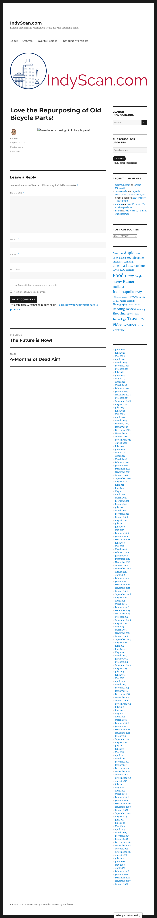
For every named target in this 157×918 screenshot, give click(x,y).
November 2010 (122, 771)
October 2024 (121, 369)
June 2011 (119, 749)
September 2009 (123, 813)
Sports (130, 313)
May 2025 (120, 356)
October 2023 (121, 398)
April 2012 (120, 716)
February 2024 (122, 388)
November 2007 (123, 881)
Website (15, 269)
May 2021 (119, 491)
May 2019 (119, 530)
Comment (17, 193)
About (14, 40)
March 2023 (121, 420)
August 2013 (121, 668)
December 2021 (122, 469)
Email (14, 254)
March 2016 (121, 604)
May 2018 (119, 546)
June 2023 (120, 411)
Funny (129, 276)
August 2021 (121, 481)
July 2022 (119, 446)
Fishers (130, 269)
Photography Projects (74, 40)
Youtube (119, 330)
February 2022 (122, 462)
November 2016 (122, 588)
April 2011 (120, 755)
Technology (119, 319)
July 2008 (119, 858)
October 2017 (121, 565)
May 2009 (120, 826)
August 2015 (121, 623)
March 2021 (121, 497)
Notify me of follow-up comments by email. (35, 285)
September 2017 (123, 568)
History (117, 281)
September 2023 (123, 401)
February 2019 (122, 533)
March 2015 (121, 630)
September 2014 (123, 639)
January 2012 (121, 726)
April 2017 (120, 575)
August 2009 (121, 816)
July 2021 (119, 485)
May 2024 (120, 378)
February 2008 (122, 871)
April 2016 (120, 601)
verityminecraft (122, 185)
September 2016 (123, 594)
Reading (119, 309)
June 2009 (120, 823)
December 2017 (122, 559)
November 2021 (122, 472)
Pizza (131, 304)
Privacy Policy (33, 904)
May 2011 (119, 752)
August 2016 (121, 597)
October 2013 (121, 662)
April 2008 (120, 868)
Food (118, 275)
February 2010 (122, 797)
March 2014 (121, 655)
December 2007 (122, 877)
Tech (137, 314)
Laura (118, 210)
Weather (130, 325)
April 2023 (120, 417)
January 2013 (121, 691)
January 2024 (121, 391)
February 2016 (122, 607)
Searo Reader (121, 191)
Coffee (130, 266)
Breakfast (118, 262)
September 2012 (123, 704)
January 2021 (121, 504)
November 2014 (122, 633)
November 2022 (123, 433)
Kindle (124, 298)
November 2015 (122, 613)
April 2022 (120, 456)
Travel (133, 318)
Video (117, 325)
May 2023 (119, 414)
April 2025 (120, 359)
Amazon (118, 253)
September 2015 (123, 620)
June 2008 (120, 861)
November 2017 (122, 562)
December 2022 (122, 430)
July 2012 (119, 707)
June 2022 (120, 449)
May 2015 (119, 626)
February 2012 (122, 723)
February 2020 (122, 514)
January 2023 (121, 427)
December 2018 (122, 539)
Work (140, 325)
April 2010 (120, 791)
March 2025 (121, 362)
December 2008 (122, 842)
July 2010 (119, 784)
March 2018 (121, 549)
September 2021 (123, 478)
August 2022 (121, 443)
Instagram (15, 151)
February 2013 (122, 687)
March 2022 (121, 459)
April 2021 (120, 494)
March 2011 (120, 758)
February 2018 (122, 552)
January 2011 (121, 765)
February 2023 (122, 423)
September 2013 (123, 665)
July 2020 (119, 507)
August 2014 (121, 642)
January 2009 (121, 839)
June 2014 (120, 649)
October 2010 (121, 774)
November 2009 (123, 807)
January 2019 (121, 536)
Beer (115, 258)
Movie (142, 297)
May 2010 (119, 787)
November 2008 (123, 845)
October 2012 (121, 700)
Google (138, 276)
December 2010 (122, 768)
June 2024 (120, 375)
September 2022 (123, 440)
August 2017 (121, 572)
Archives (27, 40)
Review (131, 309)
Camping (129, 261)
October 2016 (121, 591)
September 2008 (123, 852)
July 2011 (119, 745)
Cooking (140, 266)
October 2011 (121, 736)
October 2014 (121, 636)
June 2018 (120, 543)
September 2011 (122, 739)
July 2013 (119, 671)
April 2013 (120, 681)
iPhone (117, 297)
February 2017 (122, 578)
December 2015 (122, 610)
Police (137, 304)
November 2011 (122, 733)
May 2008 (120, 865)
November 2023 (122, 394)
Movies (116, 301)
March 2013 (120, 684)
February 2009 (122, 836)
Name (14, 239)
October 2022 (121, 436)
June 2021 (120, 488)
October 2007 (121, 884)
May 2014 (119, 652)
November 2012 (122, 697)
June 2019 (120, 526)
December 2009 (123, 803)
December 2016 (122, 584)
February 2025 (122, 365)
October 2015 (121, 617)
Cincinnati (120, 266)
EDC (122, 269)
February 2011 (122, 762)
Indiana (118, 287)
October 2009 (121, 810)
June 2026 (120, 349)
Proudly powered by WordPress (58, 904)
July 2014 (119, 646)
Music (123, 301)
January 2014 (121, 658)
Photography (16, 147)
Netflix (130, 301)
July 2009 (119, 819)
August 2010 (121, 781)
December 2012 (122, 694)
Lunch (133, 297)
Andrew (14, 138)
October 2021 (121, 475)
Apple (129, 253)
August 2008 (121, 855)
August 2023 (121, 404)
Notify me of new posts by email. (30, 292)
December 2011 (122, 729)
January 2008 (121, 874)
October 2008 (121, 848)
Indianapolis (123, 292)
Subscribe (119, 158)
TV (142, 319)
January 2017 (121, 581)
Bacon (138, 254)
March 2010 (121, 794)
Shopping (119, 313)
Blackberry (125, 257)
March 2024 (121, 385)
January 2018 (121, 555)
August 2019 (121, 520)
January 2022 (121, 465)
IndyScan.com (26, 23)
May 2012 (119, 713)
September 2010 (123, 778)
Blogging (138, 257)
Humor (128, 282)
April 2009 (120, 829)
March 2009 (121, 832)
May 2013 (119, 678)
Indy (138, 292)
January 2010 (121, 800)
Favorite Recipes (47, 40)
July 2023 (119, 407)
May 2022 (120, 452)
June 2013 (119, 675)
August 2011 (121, 742)
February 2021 (122, 501)
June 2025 (120, 353)
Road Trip (141, 309)
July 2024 (119, 372)
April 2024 (120, 382)
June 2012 (120, 710)
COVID (116, 270)
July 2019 (119, 523)
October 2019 (121, 517)
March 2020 (121, 510)
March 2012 (121, 720)
